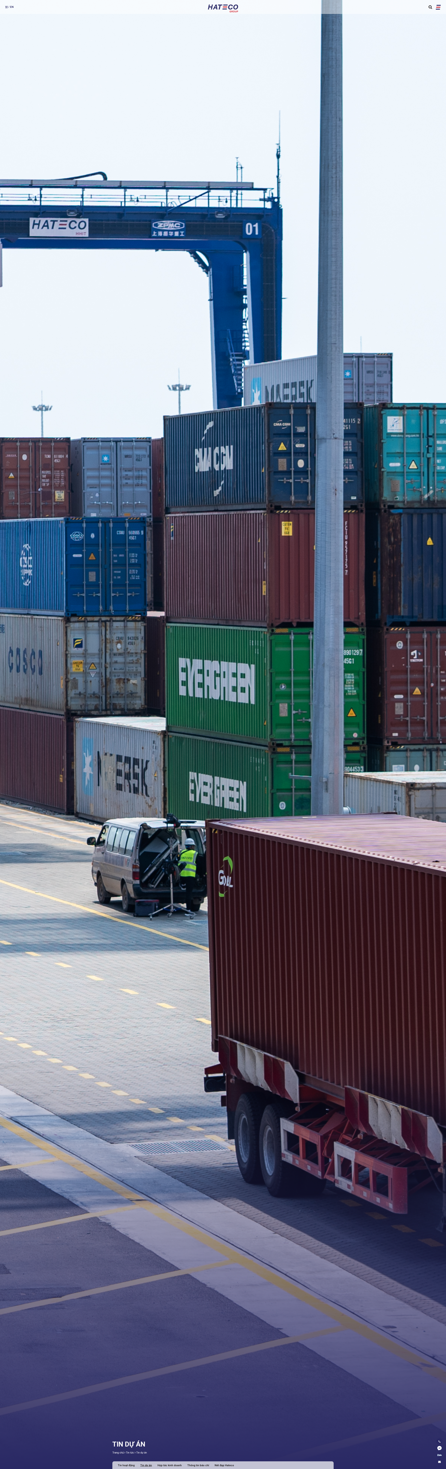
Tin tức (130, 1452)
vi (6, 7)
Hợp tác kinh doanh (169, 1465)
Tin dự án (141, 1452)
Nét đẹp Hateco (224, 1465)
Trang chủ (118, 1452)
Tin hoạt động (126, 1465)
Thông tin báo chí (198, 1465)
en (12, 7)
